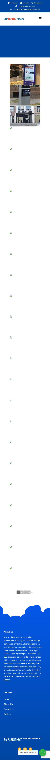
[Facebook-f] (19, 749)
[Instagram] (30, 749)
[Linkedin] (25, 749)
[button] (40, 19)
